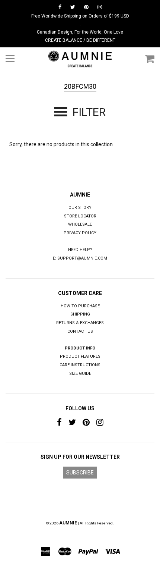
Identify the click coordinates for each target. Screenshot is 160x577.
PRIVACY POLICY (80, 233)
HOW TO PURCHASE (80, 306)
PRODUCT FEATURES (80, 356)
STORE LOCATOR (80, 216)
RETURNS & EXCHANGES (80, 322)
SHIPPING (80, 314)
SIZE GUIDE (80, 373)
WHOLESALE (80, 224)
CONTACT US (80, 331)
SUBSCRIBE (80, 473)
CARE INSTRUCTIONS (80, 365)
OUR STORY (80, 207)
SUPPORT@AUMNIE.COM (82, 258)
